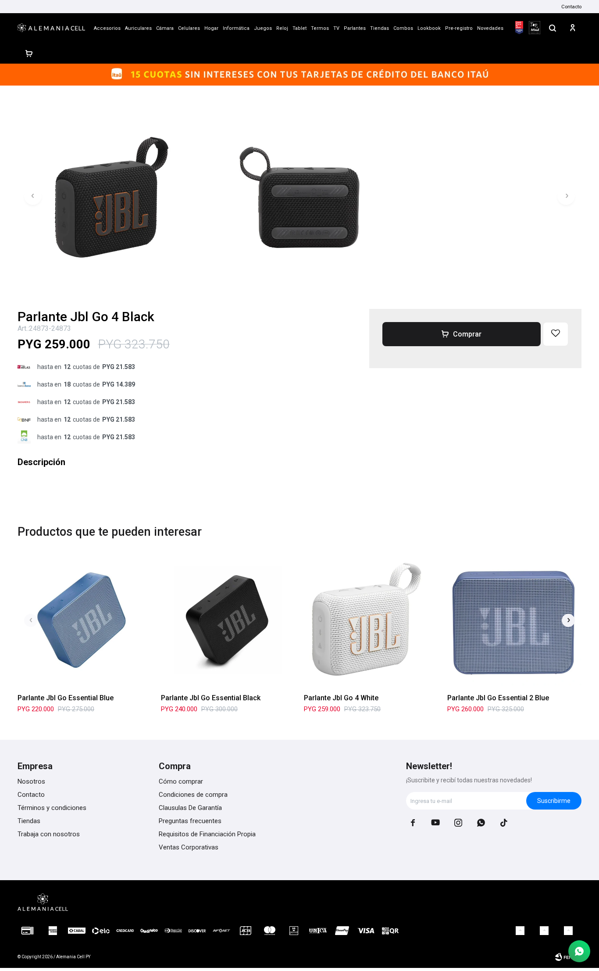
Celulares (189, 28)
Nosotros (31, 781)
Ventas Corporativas (188, 847)
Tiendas (379, 28)
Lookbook (429, 28)
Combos (403, 28)
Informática (236, 28)
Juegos (263, 28)
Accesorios (107, 28)
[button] (552, 28)
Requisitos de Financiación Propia (207, 834)
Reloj (282, 28)
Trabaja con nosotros (49, 834)
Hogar (211, 28)
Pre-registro (459, 28)
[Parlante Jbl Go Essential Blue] (85, 620)
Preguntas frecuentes (190, 821)
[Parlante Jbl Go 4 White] (371, 620)
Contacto (571, 7)
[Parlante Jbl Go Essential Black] (228, 620)
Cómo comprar (181, 781)
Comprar (467, 334)
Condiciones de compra (193, 795)
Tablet (299, 28)
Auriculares (138, 28)
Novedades (490, 28)
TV (336, 28)
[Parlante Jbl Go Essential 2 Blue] (514, 620)
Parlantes (355, 28)
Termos (320, 28)
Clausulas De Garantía (190, 808)
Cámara (165, 28)
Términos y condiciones (52, 808)
